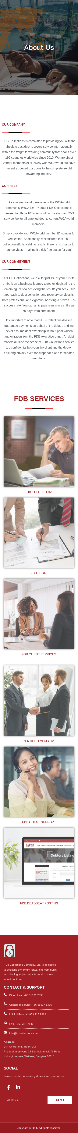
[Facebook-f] (8, 1087)
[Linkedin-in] (18, 1087)
